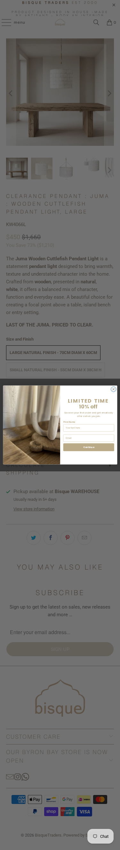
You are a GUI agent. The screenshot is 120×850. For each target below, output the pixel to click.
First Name (69, 422)
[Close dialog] (113, 389)
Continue (88, 447)
